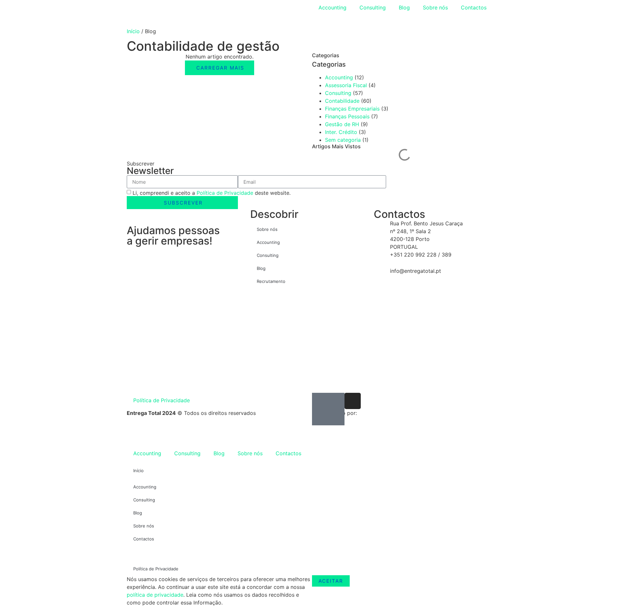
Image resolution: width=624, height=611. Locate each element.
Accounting (332, 7)
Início (133, 31)
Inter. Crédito (341, 132)
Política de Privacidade (225, 193)
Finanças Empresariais (352, 108)
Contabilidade (342, 101)
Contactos (474, 7)
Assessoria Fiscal (346, 85)
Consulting (372, 7)
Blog (404, 7)
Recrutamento (271, 281)
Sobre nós (435, 7)
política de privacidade (155, 594)
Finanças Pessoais (347, 116)
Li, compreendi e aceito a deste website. (212, 193)
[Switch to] (321, 21)
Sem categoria (343, 140)
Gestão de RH (342, 124)
